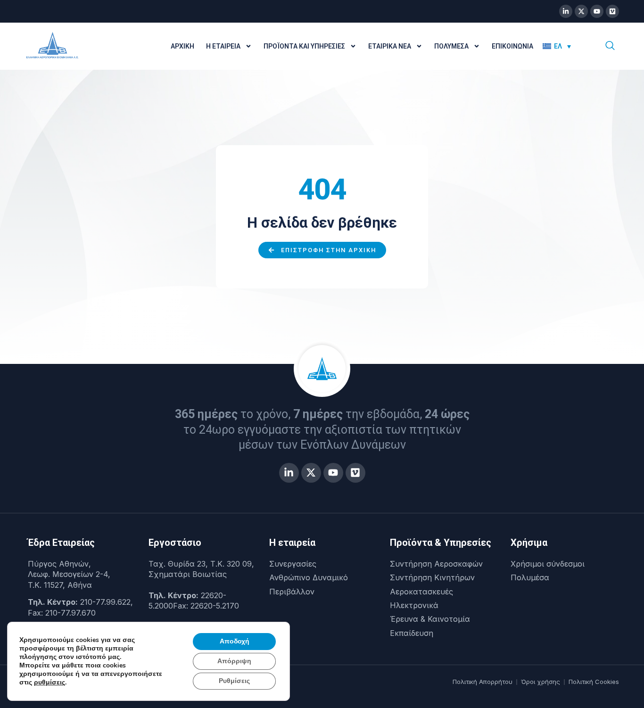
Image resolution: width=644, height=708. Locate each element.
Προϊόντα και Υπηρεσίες (304, 46)
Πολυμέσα (451, 46)
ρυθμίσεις (49, 682)
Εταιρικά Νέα (389, 46)
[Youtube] (596, 11)
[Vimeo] (612, 11)
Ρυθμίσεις (234, 680)
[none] (563, 46)
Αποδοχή (234, 641)
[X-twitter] (581, 11)
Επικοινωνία (512, 46)
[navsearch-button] (610, 46)
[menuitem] (557, 46)
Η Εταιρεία (223, 46)
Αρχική (182, 46)
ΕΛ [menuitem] (558, 46)
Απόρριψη (234, 661)
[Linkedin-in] (565, 11)
